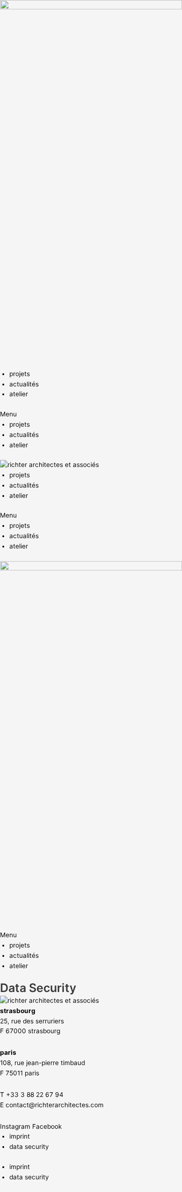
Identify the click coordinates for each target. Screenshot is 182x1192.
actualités (24, 384)
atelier (18, 394)
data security (29, 1146)
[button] (91, 414)
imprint (19, 1136)
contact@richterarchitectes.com (55, 1105)
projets (19, 374)
